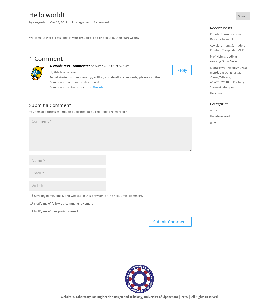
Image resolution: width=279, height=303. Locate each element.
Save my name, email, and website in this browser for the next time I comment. (88, 196)
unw (213, 122)
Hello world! (218, 93)
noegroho (39, 22)
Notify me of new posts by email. (56, 211)
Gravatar (99, 87)
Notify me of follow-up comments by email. (63, 203)
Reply (182, 70)
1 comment (101, 22)
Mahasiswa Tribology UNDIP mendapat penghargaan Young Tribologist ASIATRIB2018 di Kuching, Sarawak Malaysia (229, 77)
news (213, 110)
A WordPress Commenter (70, 66)
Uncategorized (80, 22)
